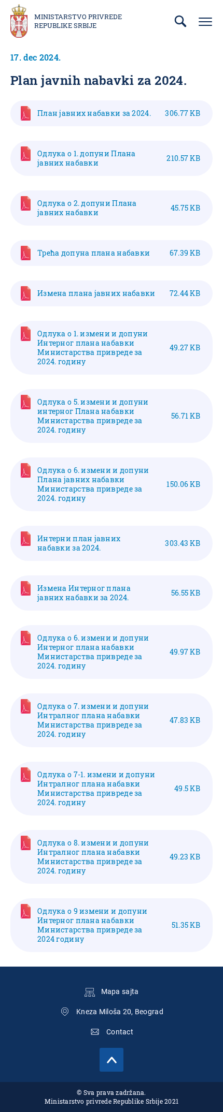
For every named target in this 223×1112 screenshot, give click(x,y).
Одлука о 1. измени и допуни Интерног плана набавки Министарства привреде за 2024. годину (118, 347)
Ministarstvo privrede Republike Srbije (78, 21)
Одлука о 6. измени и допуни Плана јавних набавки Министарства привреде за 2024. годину (118, 484)
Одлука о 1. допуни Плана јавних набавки (118, 158)
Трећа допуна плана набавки (118, 253)
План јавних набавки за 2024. (118, 113)
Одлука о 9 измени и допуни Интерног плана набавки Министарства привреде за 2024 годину (118, 925)
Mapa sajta (120, 991)
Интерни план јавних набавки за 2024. (118, 543)
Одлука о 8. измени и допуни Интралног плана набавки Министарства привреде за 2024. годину (118, 857)
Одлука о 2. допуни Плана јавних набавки (118, 207)
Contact (119, 1032)
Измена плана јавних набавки (118, 293)
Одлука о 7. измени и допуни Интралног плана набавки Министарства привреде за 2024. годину (118, 720)
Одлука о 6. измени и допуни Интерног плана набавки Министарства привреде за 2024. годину (118, 652)
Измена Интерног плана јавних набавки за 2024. (118, 592)
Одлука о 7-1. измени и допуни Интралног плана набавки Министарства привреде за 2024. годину (118, 788)
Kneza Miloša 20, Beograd (119, 1011)
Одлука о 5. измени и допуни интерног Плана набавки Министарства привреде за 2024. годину (118, 416)
